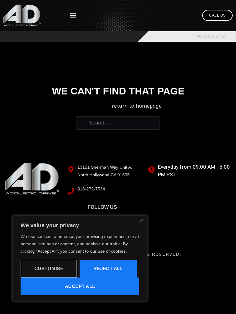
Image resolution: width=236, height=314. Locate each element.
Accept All (80, 286)
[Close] (141, 220)
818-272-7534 (91, 188)
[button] (73, 15)
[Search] (87, 125)
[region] (80, 258)
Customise (49, 268)
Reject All (108, 268)
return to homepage (137, 105)
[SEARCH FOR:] (118, 123)
